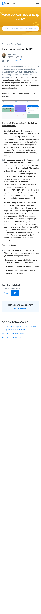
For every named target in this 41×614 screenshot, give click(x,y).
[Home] (8, 3)
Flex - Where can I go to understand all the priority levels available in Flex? (19, 328)
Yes (6, 293)
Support (5, 44)
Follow (16, 60)
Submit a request (20, 308)
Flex (12, 44)
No (15, 293)
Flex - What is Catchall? (11, 337)
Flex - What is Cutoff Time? (13, 333)
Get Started (21, 44)
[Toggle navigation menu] (37, 3)
